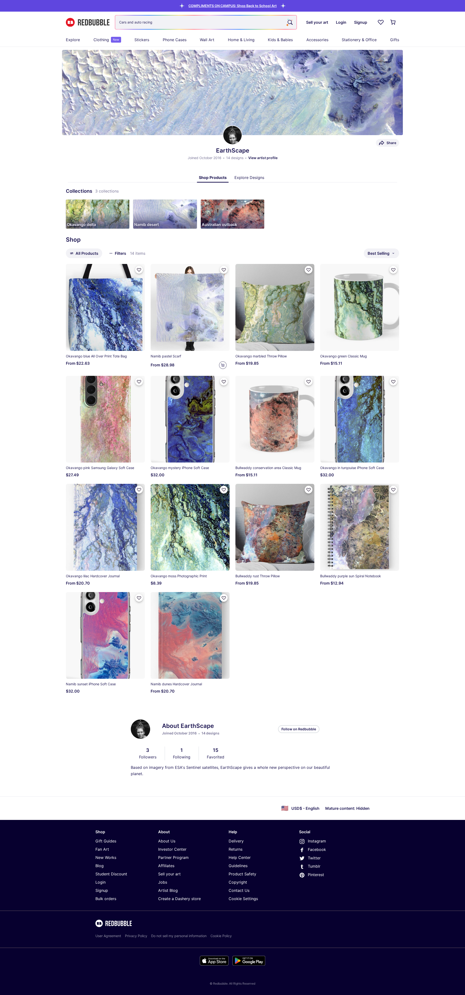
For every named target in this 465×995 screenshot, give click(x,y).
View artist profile (263, 158)
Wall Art (207, 39)
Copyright (238, 882)
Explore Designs (249, 177)
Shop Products (213, 177)
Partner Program (173, 857)
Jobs (162, 882)
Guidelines (238, 865)
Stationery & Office (359, 39)
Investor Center (172, 849)
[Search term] (289, 22)
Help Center (240, 857)
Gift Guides (105, 841)
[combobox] (205, 22)
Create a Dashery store (179, 898)
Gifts (394, 39)
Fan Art (102, 849)
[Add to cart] (223, 365)
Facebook (317, 849)
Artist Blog (168, 890)
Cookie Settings (243, 898)
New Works (105, 857)
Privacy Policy (136, 936)
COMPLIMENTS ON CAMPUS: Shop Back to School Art (232, 6)
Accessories (317, 39)
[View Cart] (393, 22)
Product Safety (242, 874)
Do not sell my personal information (179, 936)
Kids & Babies (280, 39)
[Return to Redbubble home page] (87, 22)
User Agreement (108, 936)
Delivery (236, 841)
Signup (101, 890)
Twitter (314, 858)
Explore (73, 39)
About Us (166, 841)
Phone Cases (174, 39)
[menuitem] (73, 39)
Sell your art (169, 874)
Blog (99, 865)
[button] (232, 6)
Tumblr (314, 866)
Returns (235, 849)
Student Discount (111, 874)
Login (100, 882)
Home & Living (241, 39)
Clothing (106, 39)
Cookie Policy (221, 936)
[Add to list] (139, 270)
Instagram (317, 841)
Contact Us (239, 890)
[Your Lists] (381, 22)
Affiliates (166, 865)
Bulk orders (105, 898)
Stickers (141, 39)
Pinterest (316, 874)
